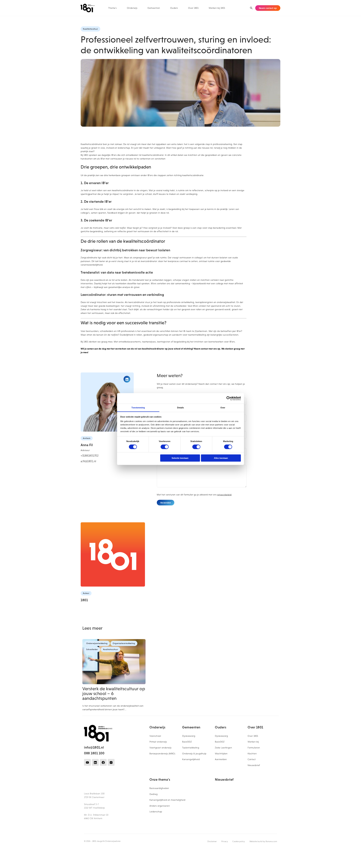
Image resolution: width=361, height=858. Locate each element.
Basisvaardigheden (159, 788)
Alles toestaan (221, 458)
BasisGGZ (187, 742)
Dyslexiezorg (188, 736)
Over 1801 (193, 8)
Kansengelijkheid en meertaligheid (167, 800)
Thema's (112, 8)
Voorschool (155, 736)
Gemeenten (154, 8)
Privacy (224, 841)
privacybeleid (224, 494)
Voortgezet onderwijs (160, 747)
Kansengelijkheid (191, 759)
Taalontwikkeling (190, 747)
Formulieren (254, 747)
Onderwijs (132, 8)
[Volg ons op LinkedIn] (95, 762)
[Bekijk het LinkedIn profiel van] (127, 379)
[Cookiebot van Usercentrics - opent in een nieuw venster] (228, 398)
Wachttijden (221, 753)
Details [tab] (180, 407)
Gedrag (153, 794)
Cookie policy (238, 841)
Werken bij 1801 (217, 8)
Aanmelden (221, 759)
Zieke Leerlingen (223, 747)
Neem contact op (268, 8)
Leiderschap (155, 811)
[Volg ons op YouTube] (87, 762)
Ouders (174, 8)
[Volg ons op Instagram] (111, 762)
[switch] (165, 447)
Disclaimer (212, 841)
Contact (252, 759)
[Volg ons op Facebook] (103, 762)
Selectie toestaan (180, 458)
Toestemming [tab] (138, 407)
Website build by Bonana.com (263, 841)
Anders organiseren (159, 806)
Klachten (252, 753)
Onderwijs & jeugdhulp (194, 753)
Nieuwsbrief (254, 765)
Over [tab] (222, 407)
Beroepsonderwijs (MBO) (162, 753)
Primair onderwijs (158, 742)
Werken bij (253, 742)
